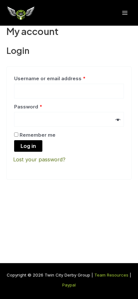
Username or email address (49, 78)
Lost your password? (39, 159)
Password (28, 107)
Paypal (69, 284)
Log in (28, 146)
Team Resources (111, 275)
